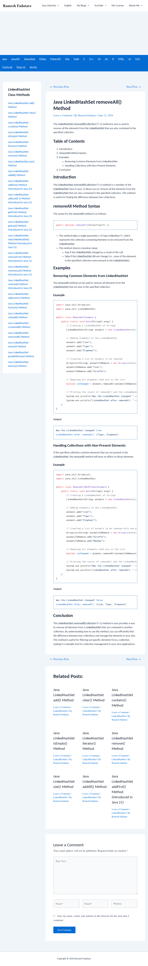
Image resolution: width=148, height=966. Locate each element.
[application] (57, 6)
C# (99, 59)
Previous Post (59, 86)
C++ (91, 59)
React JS (21, 67)
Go (106, 59)
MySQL (33, 67)
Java (4, 59)
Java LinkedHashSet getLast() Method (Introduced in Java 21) (20, 226)
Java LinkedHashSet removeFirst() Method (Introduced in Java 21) (20, 257)
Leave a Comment (62, 115)
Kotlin (76, 59)
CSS (137, 59)
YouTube (98, 5)
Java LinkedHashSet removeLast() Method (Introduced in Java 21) (20, 271)
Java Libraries (49, 5)
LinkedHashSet (60, 710)
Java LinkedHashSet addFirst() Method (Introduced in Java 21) (20, 185)
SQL (67, 59)
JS (129, 59)
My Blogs (81, 5)
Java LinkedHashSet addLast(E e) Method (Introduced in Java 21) (20, 198)
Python (42, 59)
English (68, 5)
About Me (134, 5)
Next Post (133, 86)
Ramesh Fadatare (17, 5)
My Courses (118, 5)
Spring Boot (29, 59)
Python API (55, 59)
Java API (15, 59)
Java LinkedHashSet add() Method (64, 695)
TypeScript (7, 67)
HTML (121, 59)
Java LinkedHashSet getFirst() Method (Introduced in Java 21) (20, 212)
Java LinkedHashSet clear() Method (93, 695)
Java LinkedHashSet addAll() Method (95, 782)
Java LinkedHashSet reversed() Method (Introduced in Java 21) (20, 284)
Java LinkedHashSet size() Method (64, 782)
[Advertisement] (74, 33)
